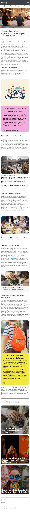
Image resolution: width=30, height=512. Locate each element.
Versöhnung (12, 258)
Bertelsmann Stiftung (23, 392)
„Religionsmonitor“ (5, 392)
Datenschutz (4, 505)
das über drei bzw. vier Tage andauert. (17, 197)
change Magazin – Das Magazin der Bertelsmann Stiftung (12, 5)
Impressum (3, 502)
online (6, 317)
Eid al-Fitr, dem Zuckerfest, (18, 116)
